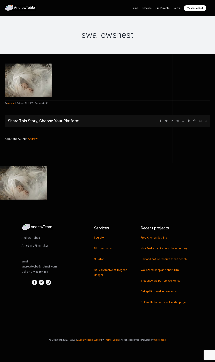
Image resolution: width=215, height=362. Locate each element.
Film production (103, 248)
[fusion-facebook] (34, 282)
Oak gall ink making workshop (159, 291)
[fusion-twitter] (41, 282)
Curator (99, 259)
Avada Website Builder (89, 340)
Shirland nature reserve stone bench (164, 259)
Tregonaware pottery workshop (161, 281)
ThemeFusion (111, 340)
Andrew (11, 103)
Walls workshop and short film (160, 270)
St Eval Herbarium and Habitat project (164, 302)
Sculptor (99, 238)
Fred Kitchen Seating (154, 238)
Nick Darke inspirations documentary (164, 248)
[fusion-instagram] (48, 282)
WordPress (160, 340)
